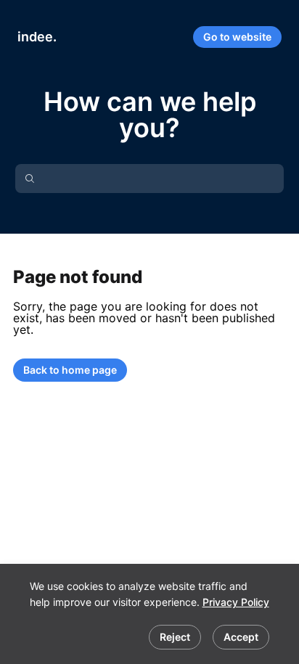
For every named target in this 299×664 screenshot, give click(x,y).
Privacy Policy (235, 602)
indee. (37, 36)
